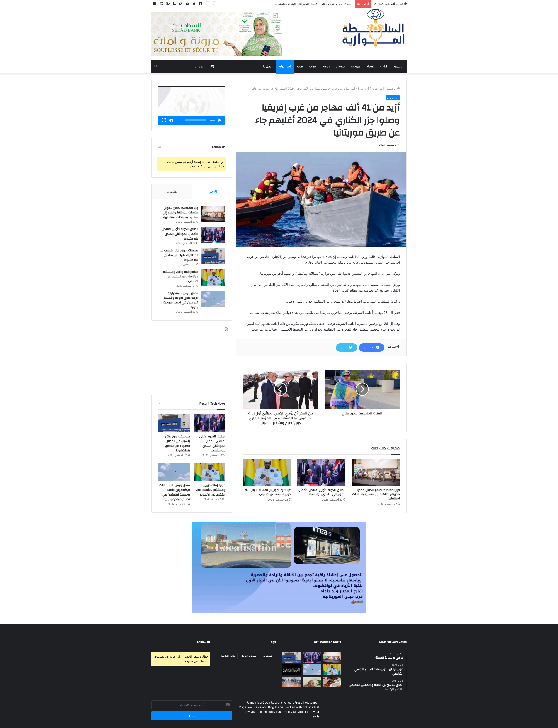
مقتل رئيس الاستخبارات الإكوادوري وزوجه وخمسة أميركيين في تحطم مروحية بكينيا (180, 300)
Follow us (203, 642)
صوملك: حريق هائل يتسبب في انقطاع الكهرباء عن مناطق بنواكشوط (311, 3)
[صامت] (171, 120)
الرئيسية (398, 66)
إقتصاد (370, 66)
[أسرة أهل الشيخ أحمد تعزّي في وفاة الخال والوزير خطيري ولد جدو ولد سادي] (291, 669)
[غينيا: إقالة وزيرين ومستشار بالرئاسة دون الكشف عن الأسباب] (267, 472)
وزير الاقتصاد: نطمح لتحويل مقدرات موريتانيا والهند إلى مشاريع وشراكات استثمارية (376, 494)
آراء (385, 66)
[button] (192, 105)
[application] (191, 105)
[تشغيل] (220, 120)
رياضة (326, 66)
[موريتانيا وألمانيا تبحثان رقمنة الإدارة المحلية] (291, 682)
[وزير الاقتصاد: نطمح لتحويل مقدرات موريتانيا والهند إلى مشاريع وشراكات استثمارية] (376, 472)
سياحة (312, 66)
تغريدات (356, 66)
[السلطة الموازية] (374, 29)
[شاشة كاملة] (164, 120)
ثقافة (300, 66)
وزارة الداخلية (228, 655)
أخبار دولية (285, 66)
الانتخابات (268, 655)
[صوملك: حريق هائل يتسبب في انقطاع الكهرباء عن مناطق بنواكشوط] (213, 256)
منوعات (340, 66)
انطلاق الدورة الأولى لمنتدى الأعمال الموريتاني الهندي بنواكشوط (321, 492)
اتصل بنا (267, 66)
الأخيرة (212, 191)
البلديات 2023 (249, 655)
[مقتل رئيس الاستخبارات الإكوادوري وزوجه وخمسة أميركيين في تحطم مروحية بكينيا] (213, 299)
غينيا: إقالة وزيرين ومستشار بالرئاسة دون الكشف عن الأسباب (268, 492)
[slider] (195, 120)
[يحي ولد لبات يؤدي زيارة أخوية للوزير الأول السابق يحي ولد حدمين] (332, 682)
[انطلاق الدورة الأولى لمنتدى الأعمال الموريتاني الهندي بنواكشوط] (321, 472)
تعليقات (172, 191)
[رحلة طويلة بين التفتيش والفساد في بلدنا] (312, 682)
